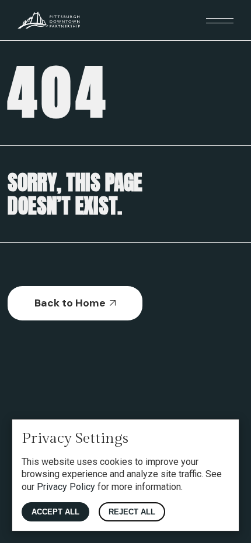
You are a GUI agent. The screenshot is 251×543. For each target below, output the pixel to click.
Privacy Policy (66, 486)
